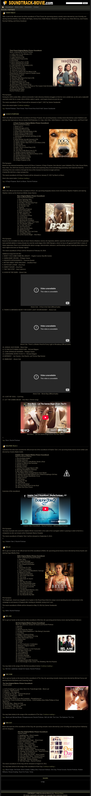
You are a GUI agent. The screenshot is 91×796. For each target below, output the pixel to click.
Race (8, 187)
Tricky (31, 772)
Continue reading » (24, 105)
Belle (8, 547)
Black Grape (9, 769)
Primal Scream (61, 769)
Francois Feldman (44, 769)
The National (63, 717)
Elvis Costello (25, 769)
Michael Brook (17, 717)
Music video (19, 7)
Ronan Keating (13, 772)
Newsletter (28, 7)
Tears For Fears (24, 772)
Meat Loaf (9, 717)
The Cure (56, 717)
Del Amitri (17, 769)
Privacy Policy (59, 793)
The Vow (9, 674)
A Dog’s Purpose (12, 114)
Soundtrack (9, 7)
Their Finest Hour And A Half (34, 108)
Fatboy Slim (34, 769)
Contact (36, 7)
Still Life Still (48, 717)
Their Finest (10, 12)
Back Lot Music (21, 181)
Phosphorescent (27, 717)
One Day (9, 723)
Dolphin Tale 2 (11, 446)
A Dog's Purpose (11, 181)
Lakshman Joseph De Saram (20, 669)
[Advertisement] (45, 35)
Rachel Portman (11, 108)
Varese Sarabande (49, 108)
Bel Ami (8, 616)
